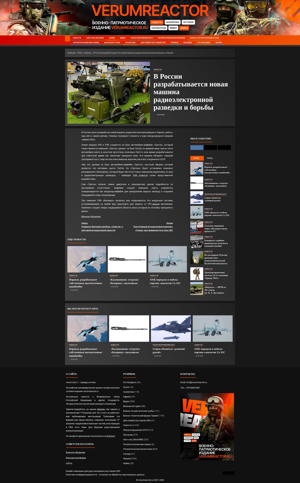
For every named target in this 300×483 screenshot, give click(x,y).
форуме (101, 409)
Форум (219, 43)
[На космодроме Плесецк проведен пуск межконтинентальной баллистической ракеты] (196, 257)
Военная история (112, 43)
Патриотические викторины (86, 43)
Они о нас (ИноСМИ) (95, 38)
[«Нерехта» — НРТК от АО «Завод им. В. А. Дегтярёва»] (196, 288)
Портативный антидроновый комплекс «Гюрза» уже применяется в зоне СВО (153, 227)
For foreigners (203, 43)
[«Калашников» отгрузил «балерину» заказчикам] (127, 259)
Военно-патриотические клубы (204, 38)
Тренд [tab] (209, 158)
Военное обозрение (91, 216)
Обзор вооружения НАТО (142, 38)
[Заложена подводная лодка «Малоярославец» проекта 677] (196, 226)
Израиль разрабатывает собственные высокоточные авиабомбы (85, 283)
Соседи (127, 454)
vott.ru (69, 463)
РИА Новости (140, 175)
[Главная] (67, 38)
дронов (155, 204)
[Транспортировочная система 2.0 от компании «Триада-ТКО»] (196, 273)
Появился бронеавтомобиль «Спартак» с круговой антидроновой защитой (102, 227)
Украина (174, 43)
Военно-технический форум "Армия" (141, 415)
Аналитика (130, 43)
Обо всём (187, 43)
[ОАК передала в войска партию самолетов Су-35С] (167, 259)
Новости (77, 38)
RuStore (111, 436)
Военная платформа (76, 458)
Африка (127, 396)
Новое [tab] (196, 158)
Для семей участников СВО (153, 43)
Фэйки (112, 38)
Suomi (126, 387)
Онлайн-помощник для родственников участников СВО (93, 471)
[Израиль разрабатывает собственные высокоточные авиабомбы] (86, 259)
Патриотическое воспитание (171, 38)
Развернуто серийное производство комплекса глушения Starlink (216, 243)
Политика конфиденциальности (81, 474)
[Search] (232, 40)
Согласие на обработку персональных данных (121, 474)
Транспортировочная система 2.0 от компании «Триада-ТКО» (216, 275)
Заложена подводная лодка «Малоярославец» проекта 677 (216, 229)
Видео (123, 38)
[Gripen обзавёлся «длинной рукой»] (196, 197)
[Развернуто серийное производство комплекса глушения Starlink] (196, 241)
